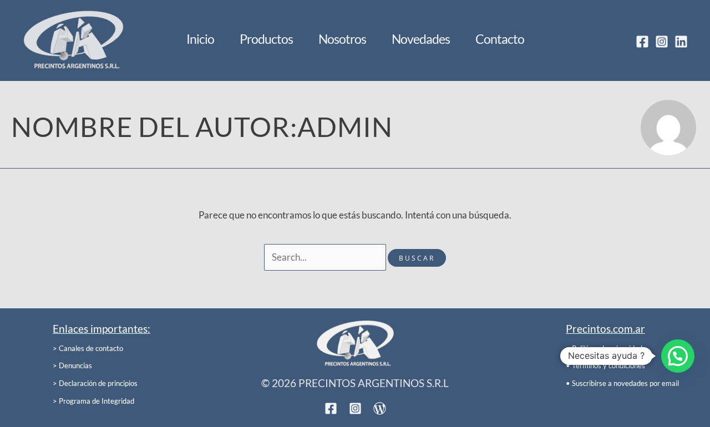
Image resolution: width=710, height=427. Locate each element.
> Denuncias (72, 365)
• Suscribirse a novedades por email (622, 383)
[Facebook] (642, 41)
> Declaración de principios (95, 383)
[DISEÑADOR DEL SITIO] (379, 408)
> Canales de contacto (88, 348)
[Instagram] (661, 41)
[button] (677, 356)
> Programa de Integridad (93, 400)
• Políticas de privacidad (604, 348)
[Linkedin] (681, 41)
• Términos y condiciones (605, 365)
